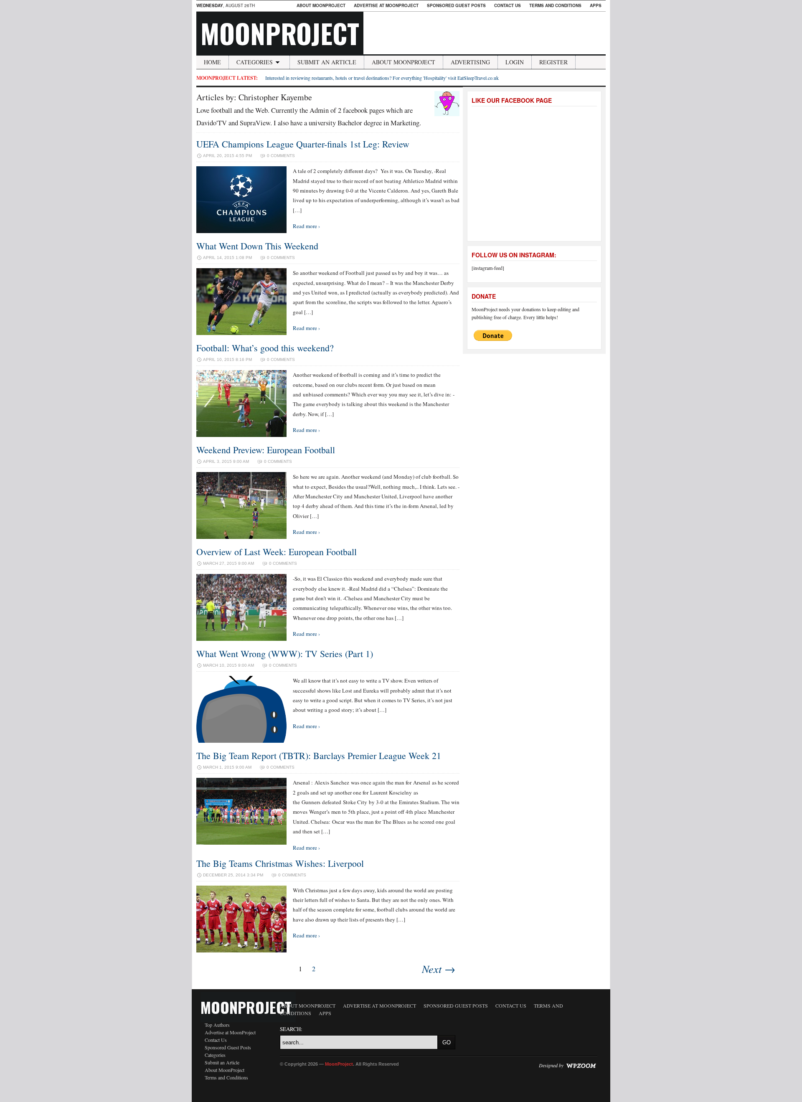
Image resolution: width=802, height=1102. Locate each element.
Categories (254, 62)
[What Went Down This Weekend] (241, 333)
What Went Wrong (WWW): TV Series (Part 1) (284, 653)
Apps (596, 5)
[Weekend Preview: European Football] (241, 536)
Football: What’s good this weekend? (265, 348)
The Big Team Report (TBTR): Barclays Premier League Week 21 (318, 755)
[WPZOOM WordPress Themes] (581, 1064)
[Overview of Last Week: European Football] (241, 638)
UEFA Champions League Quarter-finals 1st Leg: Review (302, 144)
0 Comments (281, 155)
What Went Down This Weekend (257, 246)
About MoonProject (321, 5)
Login (514, 62)
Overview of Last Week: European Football (276, 552)
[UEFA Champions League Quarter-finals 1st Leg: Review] (241, 231)
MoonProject (279, 33)
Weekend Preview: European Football (265, 450)
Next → (438, 968)
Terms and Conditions (555, 5)
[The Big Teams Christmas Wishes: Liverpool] (241, 950)
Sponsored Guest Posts (456, 5)
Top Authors (217, 1024)
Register (553, 62)
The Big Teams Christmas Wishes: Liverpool (280, 863)
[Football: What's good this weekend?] (241, 435)
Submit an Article (326, 62)
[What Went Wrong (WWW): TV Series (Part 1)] (241, 740)
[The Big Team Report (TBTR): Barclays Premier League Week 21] (241, 842)
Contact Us (507, 5)
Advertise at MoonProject (386, 5)
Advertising (470, 62)
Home (212, 62)
